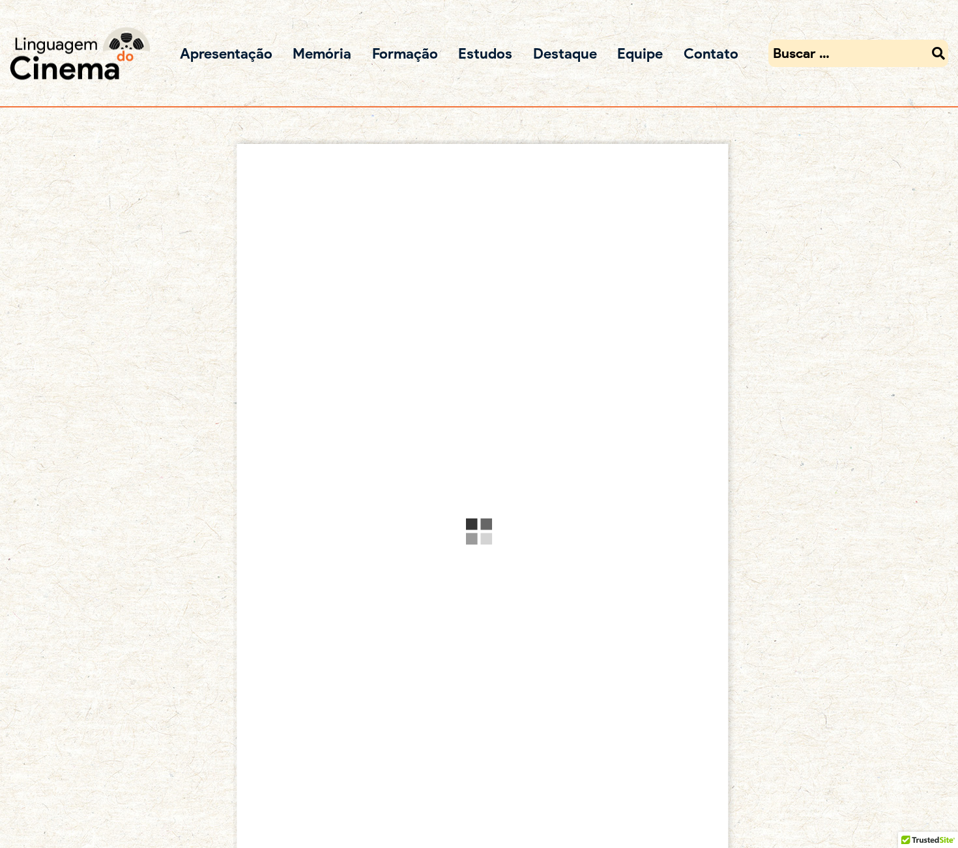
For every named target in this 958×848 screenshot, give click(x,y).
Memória (322, 53)
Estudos (485, 53)
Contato (711, 53)
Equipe (640, 53)
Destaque (565, 53)
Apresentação (226, 53)
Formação (405, 53)
